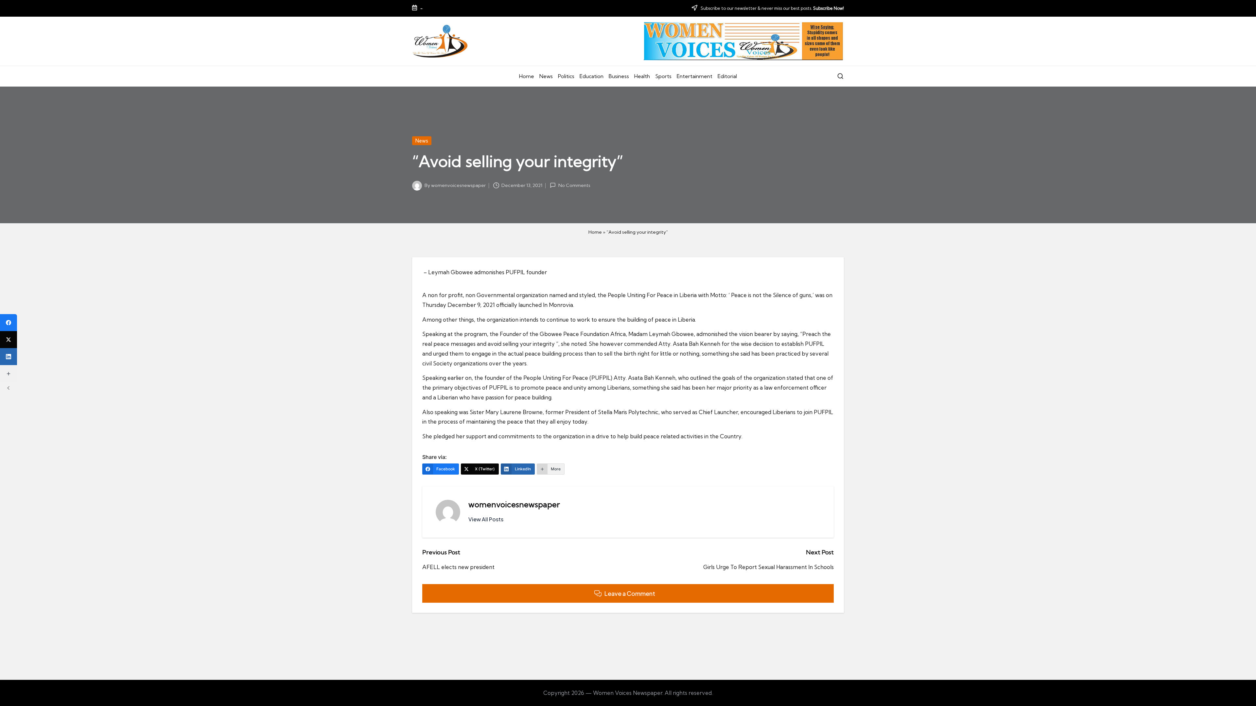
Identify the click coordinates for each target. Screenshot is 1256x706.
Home (595, 232)
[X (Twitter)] (8, 339)
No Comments (574, 185)
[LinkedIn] (8, 356)
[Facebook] (8, 322)
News (421, 141)
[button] (485, 519)
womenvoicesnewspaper (514, 504)
